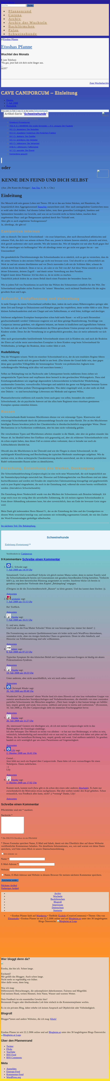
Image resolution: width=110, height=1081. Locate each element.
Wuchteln (57, 896)
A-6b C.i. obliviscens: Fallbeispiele (24, 147)
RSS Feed (11, 1054)
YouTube (10, 1052)
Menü (4, 2)
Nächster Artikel (9, 885)
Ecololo (62, 915)
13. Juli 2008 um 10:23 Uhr (20, 673)
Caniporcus (26, 553)
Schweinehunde (22, 34)
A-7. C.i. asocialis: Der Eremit (22, 150)
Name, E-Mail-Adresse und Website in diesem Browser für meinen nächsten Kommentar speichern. (53, 875)
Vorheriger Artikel (10, 888)
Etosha (9, 100)
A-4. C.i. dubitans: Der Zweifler (23, 136)
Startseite (57, 910)
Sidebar (11, 2)
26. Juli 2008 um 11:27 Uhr (19, 720)
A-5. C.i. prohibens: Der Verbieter (24, 140)
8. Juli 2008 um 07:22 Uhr (19, 651)
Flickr (9, 1049)
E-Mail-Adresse (9, 864)
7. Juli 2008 (12, 103)
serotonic (15, 598)
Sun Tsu (36, 187)
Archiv (57, 893)
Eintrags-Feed (13, 1071)
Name (5, 859)
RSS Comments (14, 1057)
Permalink (11, 106)
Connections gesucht (18, 154)
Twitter (9, 1046)
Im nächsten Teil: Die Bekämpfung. (18, 526)
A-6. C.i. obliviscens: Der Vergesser (24, 143)
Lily (13, 750)
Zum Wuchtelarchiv (99, 83)
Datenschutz (58, 907)
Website (5, 869)
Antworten (11, 593)
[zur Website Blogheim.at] (67, 921)
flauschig (42, 206)
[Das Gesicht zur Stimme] (103, 176)
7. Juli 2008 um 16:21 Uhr (19, 620)
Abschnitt (83, 788)
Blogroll (58, 902)
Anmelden (11, 1068)
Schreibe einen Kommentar (41, 559)
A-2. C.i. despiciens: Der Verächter (24, 129)
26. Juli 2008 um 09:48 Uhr (20, 691)
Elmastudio (13, 918)
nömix (14, 649)
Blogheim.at (75, 918)
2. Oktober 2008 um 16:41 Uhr (21, 753)
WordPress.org (13, 1077)
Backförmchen (21, 26)
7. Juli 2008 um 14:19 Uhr (19, 569)
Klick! (53, 1019)
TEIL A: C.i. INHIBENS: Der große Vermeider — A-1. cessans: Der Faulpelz (41, 126)
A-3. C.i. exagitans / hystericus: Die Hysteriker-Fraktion (33, 133)
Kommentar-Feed (14, 1074)
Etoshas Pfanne (16, 46)
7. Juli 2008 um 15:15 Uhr (19, 601)
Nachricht (6, 815)
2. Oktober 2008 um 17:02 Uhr (21, 782)
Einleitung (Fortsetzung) (20, 122)
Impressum (57, 904)
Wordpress (41, 915)
